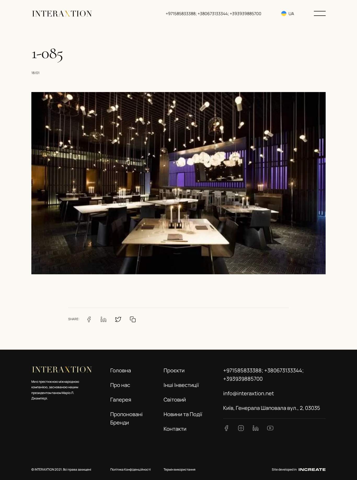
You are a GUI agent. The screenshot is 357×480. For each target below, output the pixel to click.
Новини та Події (183, 414)
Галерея (120, 399)
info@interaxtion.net (248, 393)
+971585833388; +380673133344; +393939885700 (213, 13)
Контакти (175, 428)
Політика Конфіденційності (130, 469)
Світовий (175, 399)
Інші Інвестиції (181, 384)
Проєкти (174, 370)
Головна (120, 370)
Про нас (120, 384)
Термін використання (179, 469)
